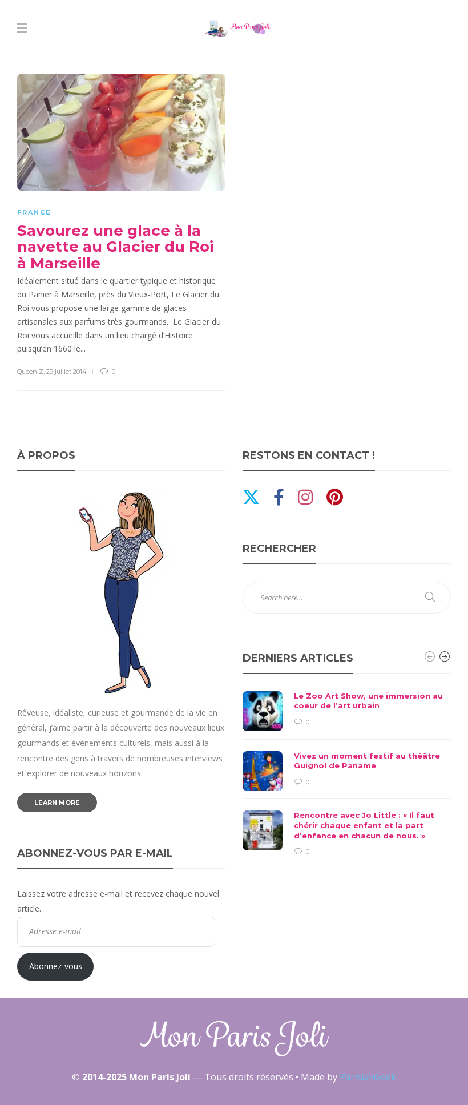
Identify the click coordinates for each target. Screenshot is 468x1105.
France (34, 212)
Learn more (57, 802)
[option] (347, 774)
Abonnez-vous (55, 966)
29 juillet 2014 (66, 372)
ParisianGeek (368, 1077)
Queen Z (30, 372)
